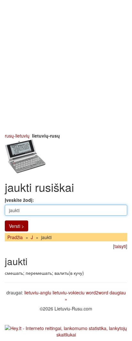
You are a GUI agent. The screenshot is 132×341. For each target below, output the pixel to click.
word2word (97, 292)
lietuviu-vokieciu (69, 292)
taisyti (120, 246)
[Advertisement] (66, 66)
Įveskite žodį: (19, 200)
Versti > (16, 226)
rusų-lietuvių (17, 135)
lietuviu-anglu (37, 292)
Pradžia (15, 237)
